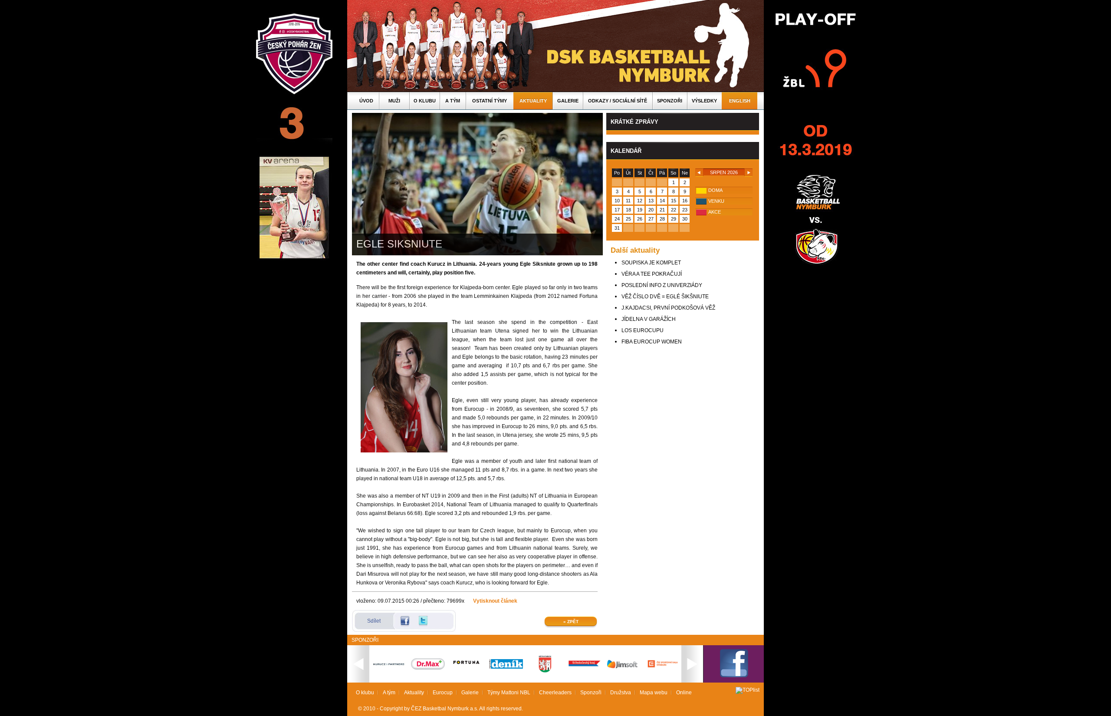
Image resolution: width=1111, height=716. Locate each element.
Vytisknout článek (495, 601)
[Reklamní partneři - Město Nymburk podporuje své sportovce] (545, 671)
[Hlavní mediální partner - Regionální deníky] (506, 667)
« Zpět (571, 621)
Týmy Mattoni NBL (508, 693)
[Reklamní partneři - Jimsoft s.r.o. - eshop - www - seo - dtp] (623, 668)
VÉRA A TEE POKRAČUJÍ (651, 274)
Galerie (568, 100)
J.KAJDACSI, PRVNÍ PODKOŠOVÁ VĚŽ (668, 308)
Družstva (620, 693)
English (739, 100)
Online (684, 693)
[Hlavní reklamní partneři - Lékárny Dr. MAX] (428, 668)
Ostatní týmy (489, 100)
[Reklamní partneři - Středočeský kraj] (584, 667)
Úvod (366, 100)
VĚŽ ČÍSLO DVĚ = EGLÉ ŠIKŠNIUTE (665, 297)
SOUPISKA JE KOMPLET (651, 263)
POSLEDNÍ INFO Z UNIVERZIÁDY (661, 285)
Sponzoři (669, 100)
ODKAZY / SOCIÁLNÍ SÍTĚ (617, 100)
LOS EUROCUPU (642, 330)
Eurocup (443, 693)
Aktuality (533, 100)
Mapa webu (653, 693)
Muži (394, 100)
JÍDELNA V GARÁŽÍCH (648, 319)
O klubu (425, 100)
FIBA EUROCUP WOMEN (651, 342)
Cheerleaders (555, 693)
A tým (452, 100)
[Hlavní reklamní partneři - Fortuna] (467, 668)
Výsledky (704, 100)
